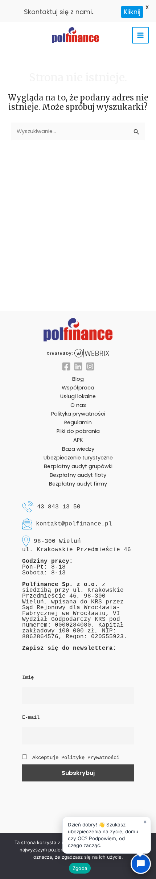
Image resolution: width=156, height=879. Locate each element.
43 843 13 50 (59, 506)
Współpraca (78, 387)
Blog (78, 379)
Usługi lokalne (78, 396)
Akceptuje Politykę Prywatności (75, 757)
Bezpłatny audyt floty (78, 475)
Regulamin (78, 422)
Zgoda (80, 868)
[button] (106, 835)
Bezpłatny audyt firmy (78, 483)
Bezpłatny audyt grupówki (78, 466)
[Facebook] (66, 366)
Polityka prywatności (78, 413)
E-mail (31, 717)
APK (78, 439)
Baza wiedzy (78, 449)
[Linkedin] (78, 366)
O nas (78, 405)
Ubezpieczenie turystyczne (78, 457)
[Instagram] (90, 366)
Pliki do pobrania (78, 431)
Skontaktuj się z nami (58, 11)
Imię (28, 677)
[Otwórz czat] (141, 864)
